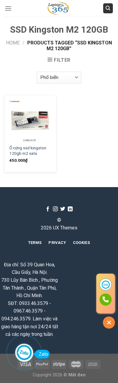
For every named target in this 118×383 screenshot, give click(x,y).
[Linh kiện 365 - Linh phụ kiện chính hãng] (58, 8)
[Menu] (8, 8)
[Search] (108, 8)
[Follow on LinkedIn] (70, 209)
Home (13, 43)
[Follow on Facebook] (47, 209)
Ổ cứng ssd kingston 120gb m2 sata (27, 150)
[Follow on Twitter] (62, 209)
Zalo (43, 354)
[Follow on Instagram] (55, 209)
